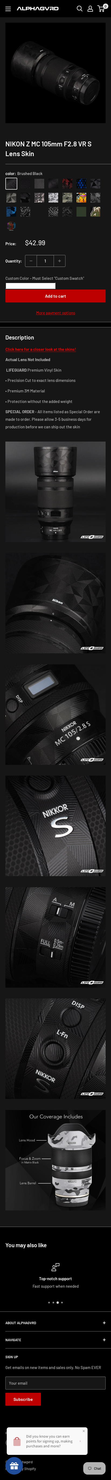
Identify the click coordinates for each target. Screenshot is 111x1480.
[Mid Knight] (95, 198)
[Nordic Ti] (11, 198)
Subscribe (23, 1399)
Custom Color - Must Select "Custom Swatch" (44, 278)
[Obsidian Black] (39, 184)
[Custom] (11, 226)
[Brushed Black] (11, 184)
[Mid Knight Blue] (11, 212)
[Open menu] (8, 9)
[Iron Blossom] (53, 212)
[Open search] (80, 9)
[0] (101, 8)
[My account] (90, 9)
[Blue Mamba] (81, 184)
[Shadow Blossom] (25, 212)
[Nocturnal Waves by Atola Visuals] (67, 212)
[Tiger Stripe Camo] (95, 212)
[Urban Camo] (67, 198)
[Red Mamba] (67, 184)
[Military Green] (81, 212)
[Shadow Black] (25, 198)
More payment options (55, 312)
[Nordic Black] (95, 184)
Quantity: (13, 260)
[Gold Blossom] (39, 212)
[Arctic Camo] (53, 198)
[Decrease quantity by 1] (31, 261)
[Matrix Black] (25, 184)
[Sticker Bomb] (81, 198)
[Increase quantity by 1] (59, 261)
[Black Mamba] (53, 184)
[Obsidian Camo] (39, 198)
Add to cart (55, 295)
